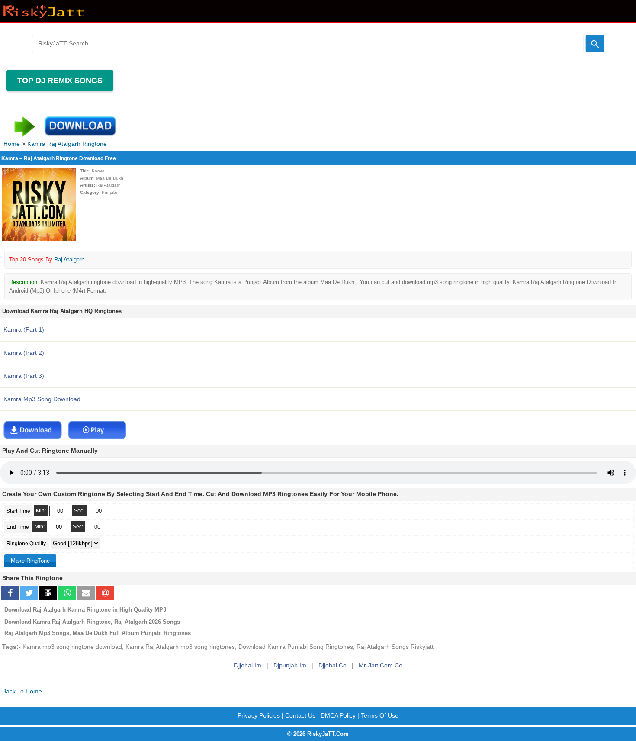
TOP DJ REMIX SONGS (60, 80)
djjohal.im (247, 665)
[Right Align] (594, 43)
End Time (17, 527)
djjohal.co (332, 665)
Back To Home (22, 691)
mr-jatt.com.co (380, 665)
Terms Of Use (379, 715)
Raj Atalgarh (69, 259)
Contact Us (300, 715)
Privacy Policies (259, 715)
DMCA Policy (338, 715)
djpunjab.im (289, 665)
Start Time (18, 511)
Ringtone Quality (26, 544)
